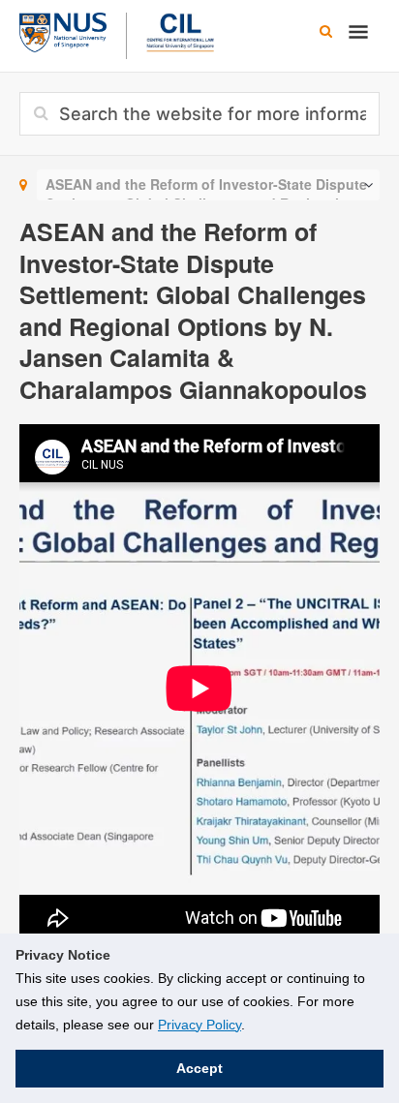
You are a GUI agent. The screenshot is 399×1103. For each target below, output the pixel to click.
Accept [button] (199, 1068)
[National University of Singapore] (63, 30)
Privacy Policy (199, 1024)
